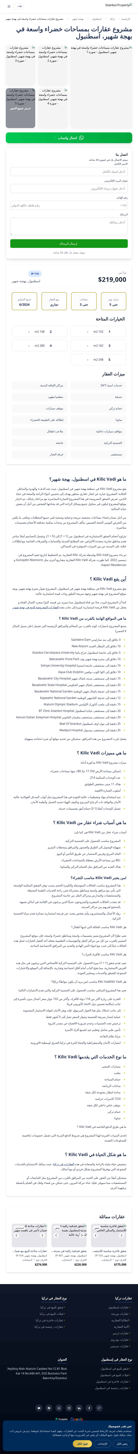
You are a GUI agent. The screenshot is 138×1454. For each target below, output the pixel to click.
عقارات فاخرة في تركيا (49, 1320)
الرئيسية (125, 18)
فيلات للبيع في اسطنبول (114, 1375)
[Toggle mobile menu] (9, 6)
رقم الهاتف (122, 197)
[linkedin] (79, 1408)
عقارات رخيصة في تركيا (48, 1327)
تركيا (112, 18)
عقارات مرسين (119, 1346)
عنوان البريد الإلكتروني (116, 180)
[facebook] (89, 1408)
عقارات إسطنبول (118, 1307)
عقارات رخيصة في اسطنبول (112, 1388)
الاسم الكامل (121, 163)
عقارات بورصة (120, 1314)
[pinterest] (48, 1408)
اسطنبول (97, 18)
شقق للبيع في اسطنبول (115, 1368)
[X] (99, 1408)
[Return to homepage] (114, 6)
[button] (95, 1235)
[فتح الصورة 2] (53, 65)
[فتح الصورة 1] (101, 86)
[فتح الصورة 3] (20, 65)
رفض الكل (122, 1443)
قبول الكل (82, 1443)
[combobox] (123, 205)
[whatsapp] (59, 1408)
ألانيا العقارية (121, 1327)
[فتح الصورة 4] (53, 108)
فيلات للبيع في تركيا (51, 1314)
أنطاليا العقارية (120, 1320)
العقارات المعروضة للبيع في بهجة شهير (36, 607)
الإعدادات (102, 1443)
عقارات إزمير (121, 1333)
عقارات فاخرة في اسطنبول (112, 1381)
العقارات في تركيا (63, 1164)
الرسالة (124, 214)
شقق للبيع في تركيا (51, 1307)
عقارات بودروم (120, 1340)
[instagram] (69, 1408)
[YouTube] (38, 1408)
